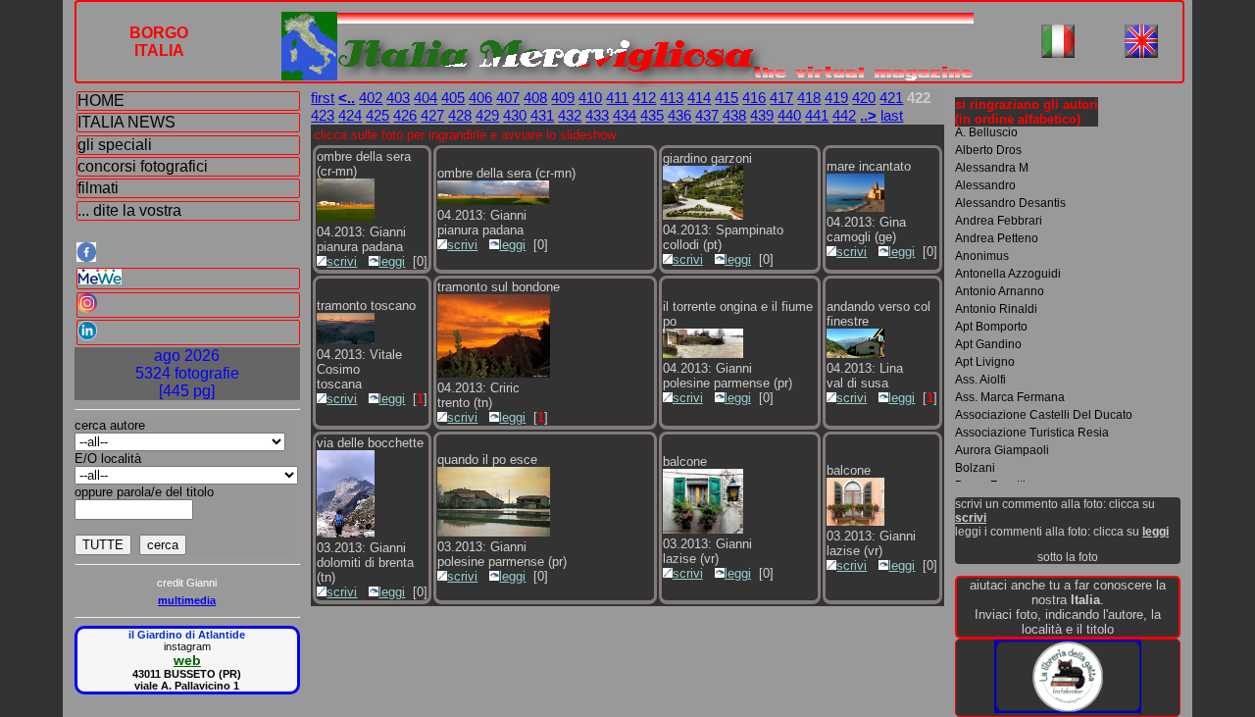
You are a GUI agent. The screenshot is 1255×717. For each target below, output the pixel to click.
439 (762, 115)
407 (508, 97)
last (891, 115)
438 (734, 115)
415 (726, 97)
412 (644, 97)
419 (836, 97)
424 (350, 115)
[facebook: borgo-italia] (187, 254)
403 (398, 97)
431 (542, 115)
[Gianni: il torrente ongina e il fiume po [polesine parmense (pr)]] (703, 353)
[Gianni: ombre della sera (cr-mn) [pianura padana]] (346, 217)
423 (322, 115)
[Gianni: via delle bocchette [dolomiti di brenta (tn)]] (346, 533)
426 (405, 115)
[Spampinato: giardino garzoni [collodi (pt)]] (703, 215)
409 (563, 97)
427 (432, 115)
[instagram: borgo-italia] (188, 305)
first (322, 97)
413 (671, 97)
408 (535, 97)
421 (891, 97)
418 (809, 97)
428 (460, 115)
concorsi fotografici (142, 166)
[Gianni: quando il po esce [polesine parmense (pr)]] (493, 532)
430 (515, 115)
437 (707, 115)
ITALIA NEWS (126, 122)
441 (816, 115)
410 (590, 97)
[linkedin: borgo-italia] (188, 332)
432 (569, 115)
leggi (391, 261)
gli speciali (114, 144)
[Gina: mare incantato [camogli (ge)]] (855, 207)
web (187, 660)
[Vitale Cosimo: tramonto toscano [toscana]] (346, 340)
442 (844, 115)
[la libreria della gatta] (1067, 708)
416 (754, 97)
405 (453, 97)
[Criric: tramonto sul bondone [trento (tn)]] (493, 373)
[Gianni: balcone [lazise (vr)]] (703, 529)
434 (624, 115)
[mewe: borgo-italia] (188, 278)
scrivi (341, 261)
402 (370, 97)
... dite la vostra (129, 210)
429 (487, 115)
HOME (101, 100)
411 (617, 97)
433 (597, 115)
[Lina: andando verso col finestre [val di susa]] (855, 353)
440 (789, 115)
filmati (98, 187)
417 (781, 97)
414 (699, 97)
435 (652, 115)
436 (679, 115)
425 (377, 115)
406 (480, 97)
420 (864, 97)
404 (425, 97)
